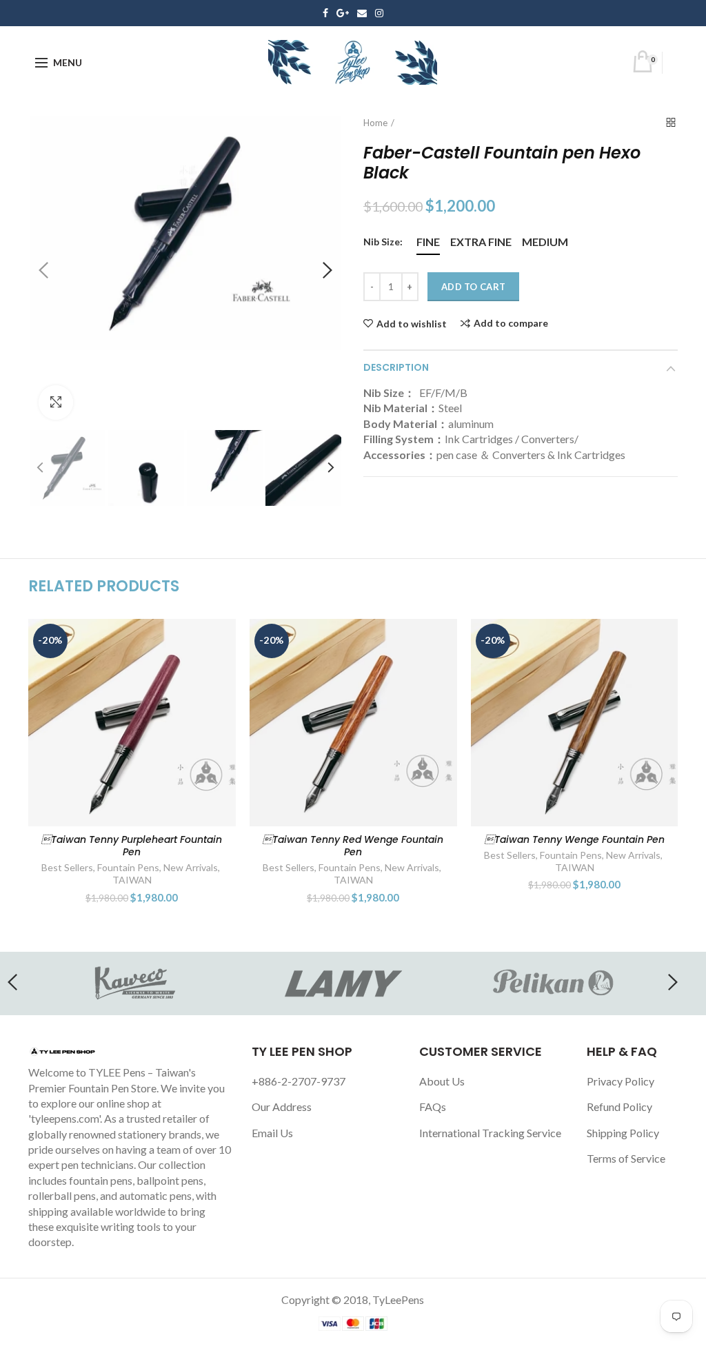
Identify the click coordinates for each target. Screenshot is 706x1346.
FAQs (432, 1106)
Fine (428, 241)
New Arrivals (190, 867)
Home (375, 122)
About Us (442, 1081)
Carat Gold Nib (573, 867)
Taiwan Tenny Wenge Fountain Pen (353, 839)
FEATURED (633, 867)
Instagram (379, 13)
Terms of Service (626, 1158)
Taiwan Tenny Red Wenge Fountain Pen (131, 845)
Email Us (272, 1132)
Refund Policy (619, 1106)
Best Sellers (67, 867)
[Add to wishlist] (217, 638)
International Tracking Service (490, 1132)
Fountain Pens (128, 867)
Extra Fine (481, 241)
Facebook (325, 13)
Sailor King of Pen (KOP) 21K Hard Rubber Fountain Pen (574, 845)
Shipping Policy (623, 1132)
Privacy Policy (620, 1081)
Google (342, 13)
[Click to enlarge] (56, 402)
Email (362, 13)
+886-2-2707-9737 (298, 1081)
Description (396, 367)
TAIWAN (132, 880)
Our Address (282, 1106)
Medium (545, 241)
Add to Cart (473, 286)
